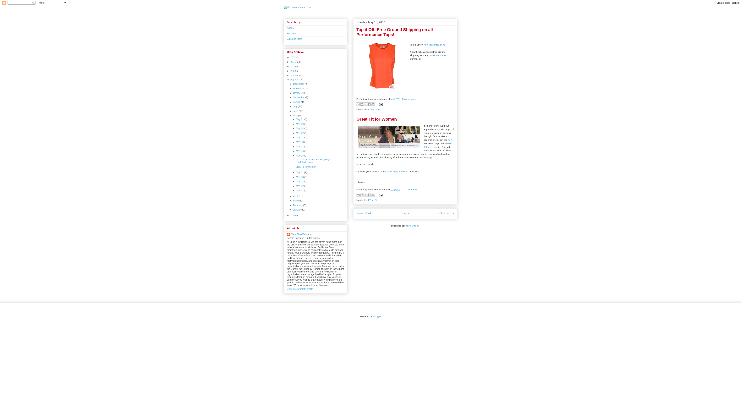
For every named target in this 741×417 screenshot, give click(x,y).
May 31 (300, 119)
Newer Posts (364, 213)
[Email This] (358, 104)
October (297, 93)
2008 (293, 75)
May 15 (300, 155)
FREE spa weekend (399, 171)
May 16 (300, 151)
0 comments (409, 99)
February (298, 205)
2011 (293, 62)
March (296, 200)
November (299, 88)
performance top (438, 55)
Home (406, 213)
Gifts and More (372, 109)
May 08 (300, 177)
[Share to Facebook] (369, 104)
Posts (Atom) (412, 226)
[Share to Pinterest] (373, 104)
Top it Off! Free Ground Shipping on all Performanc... (313, 161)
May (295, 115)
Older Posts (446, 213)
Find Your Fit (370, 200)
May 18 (300, 142)
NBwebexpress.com (434, 45)
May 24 (300, 128)
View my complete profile (300, 289)
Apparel (291, 28)
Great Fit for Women (376, 119)
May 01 (300, 190)
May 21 (300, 137)
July (295, 106)
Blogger (377, 316)
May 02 (300, 186)
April (296, 196)
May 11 (300, 172)
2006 (293, 215)
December (299, 84)
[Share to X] (365, 104)
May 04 (300, 181)
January (297, 209)
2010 (293, 66)
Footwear (292, 33)
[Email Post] (380, 104)
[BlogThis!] (362, 104)
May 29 (300, 124)
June (296, 111)
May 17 (300, 146)
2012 (293, 57)
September (299, 97)
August (297, 102)
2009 (293, 71)
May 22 (300, 133)
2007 (293, 80)
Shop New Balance (301, 234)
